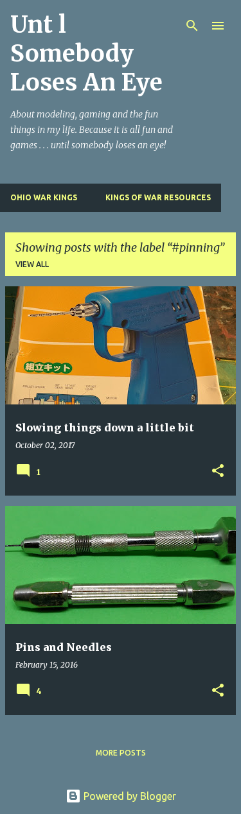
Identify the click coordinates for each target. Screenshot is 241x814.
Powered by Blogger (128, 796)
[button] (218, 471)
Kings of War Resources (158, 197)
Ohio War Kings (43, 197)
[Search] (192, 25)
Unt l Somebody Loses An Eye (86, 53)
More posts (121, 753)
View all (32, 264)
